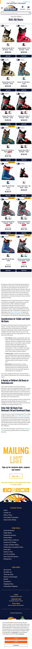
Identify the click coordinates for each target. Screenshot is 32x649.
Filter (28, 1)
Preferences (16, 645)
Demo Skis (7, 549)
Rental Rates (8, 537)
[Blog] (27, 490)
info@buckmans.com (16, 596)
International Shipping (10, 586)
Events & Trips (8, 552)
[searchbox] (29, 13)
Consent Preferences (16, 613)
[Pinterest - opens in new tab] (18, 490)
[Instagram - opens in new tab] (14, 490)
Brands (6, 579)
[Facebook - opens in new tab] (5, 490)
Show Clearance (21, 3)
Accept (16, 638)
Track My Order (8, 574)
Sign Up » (16, 476)
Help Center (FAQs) (10, 520)
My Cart (28, 9)
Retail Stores (8, 533)
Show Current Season (12, 3)
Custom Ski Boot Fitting (11, 545)
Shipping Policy (8, 584)
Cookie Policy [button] (15, 632)
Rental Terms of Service (11, 540)
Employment (7, 559)
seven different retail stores (22, 415)
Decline (16, 641)
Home (12, 16)
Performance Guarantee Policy (13, 547)
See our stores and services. (16, 605)
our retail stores (16, 312)
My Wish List (8, 572)
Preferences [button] (21, 634)
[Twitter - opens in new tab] (9, 490)
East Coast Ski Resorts (11, 556)
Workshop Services (10, 535)
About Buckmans (9, 530)
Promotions (7, 581)
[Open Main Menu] (2, 8)
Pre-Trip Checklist (9, 554)
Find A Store (22, 9)
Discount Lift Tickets (10, 542)
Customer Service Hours (16, 600)
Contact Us (7, 512)
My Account (7, 569)
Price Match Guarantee (11, 517)
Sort (25, 1)
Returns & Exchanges (10, 577)
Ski (15, 16)
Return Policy (8, 515)
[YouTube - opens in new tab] (23, 490)
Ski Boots (19, 16)
